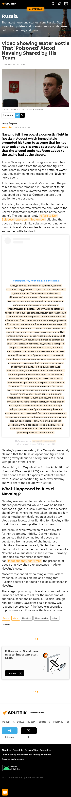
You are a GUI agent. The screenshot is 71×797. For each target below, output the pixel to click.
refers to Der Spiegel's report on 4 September (30, 217)
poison (55, 618)
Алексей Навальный (44, 441)
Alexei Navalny (41, 618)
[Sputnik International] (10, 4)
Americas (18, 721)
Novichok (7, 624)
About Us (6, 750)
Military (58, 721)
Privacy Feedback (42, 754)
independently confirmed (24, 561)
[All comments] (5, 792)
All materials (7, 127)
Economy (44, 721)
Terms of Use (31, 750)
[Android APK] (11, 768)
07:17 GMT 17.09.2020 (13, 64)
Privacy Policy (24, 754)
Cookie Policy (9, 754)
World (15, 618)
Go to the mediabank (35, 109)
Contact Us (45, 750)
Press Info (18, 750)
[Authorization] (53, 3)
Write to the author (22, 127)
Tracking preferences (13, 758)
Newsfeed (26, 618)
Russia (6, 618)
